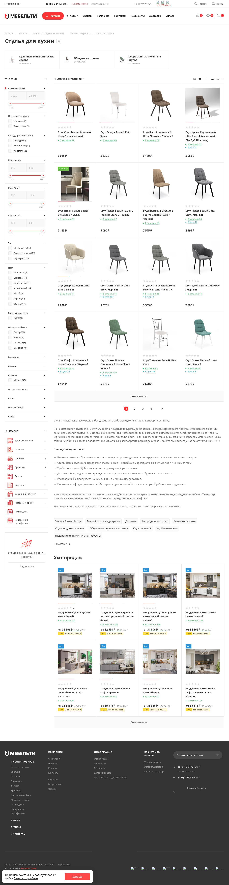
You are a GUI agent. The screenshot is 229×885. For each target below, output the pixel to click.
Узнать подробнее (26, 878)
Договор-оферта (102, 772)
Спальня (15, 771)
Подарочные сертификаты (18, 811)
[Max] (168, 3)
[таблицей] (223, 78)
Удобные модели (167, 528)
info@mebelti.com (99, 3)
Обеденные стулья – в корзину (109, 528)
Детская (15, 785)
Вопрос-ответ (55, 784)
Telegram (110, 851)
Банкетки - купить (185, 521)
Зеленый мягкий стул (68, 521)
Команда (53, 768)
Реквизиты (99, 768)
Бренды (16, 827)
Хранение (16, 790)
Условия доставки (153, 766)
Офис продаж (101, 758)
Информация (103, 751)
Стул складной (142, 528)
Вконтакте (101, 851)
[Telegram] (159, 3)
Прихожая (16, 781)
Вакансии (53, 779)
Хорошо (77, 876)
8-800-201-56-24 (188, 767)
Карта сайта (64, 864)
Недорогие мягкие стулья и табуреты (78, 535)
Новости (52, 763)
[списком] (217, 78)
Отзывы (52, 788)
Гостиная (15, 776)
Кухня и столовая (20, 767)
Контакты (53, 772)
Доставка (130, 521)
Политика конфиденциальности (110, 777)
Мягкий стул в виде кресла (103, 521)
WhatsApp (118, 851)
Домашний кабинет (21, 795)
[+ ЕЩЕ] (180, 16)
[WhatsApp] (163, 3)
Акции (15, 820)
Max (127, 851)
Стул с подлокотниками (69, 528)
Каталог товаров (22, 761)
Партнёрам (18, 833)
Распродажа (17, 804)
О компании (54, 758)
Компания (55, 751)
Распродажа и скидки (155, 521)
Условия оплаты (152, 762)
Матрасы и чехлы (20, 799)
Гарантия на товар (154, 771)
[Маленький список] (194, 78)
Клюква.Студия (28, 868)
